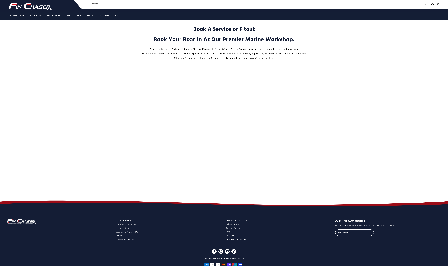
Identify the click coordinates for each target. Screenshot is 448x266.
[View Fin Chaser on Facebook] (214, 251)
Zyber (242, 258)
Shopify (228, 258)
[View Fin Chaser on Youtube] (227, 251)
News (119, 235)
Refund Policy (233, 228)
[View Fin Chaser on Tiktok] (233, 251)
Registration (123, 228)
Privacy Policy (233, 224)
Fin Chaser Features (127, 224)
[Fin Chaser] (30, 7)
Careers (230, 235)
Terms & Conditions (236, 220)
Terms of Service (125, 239)
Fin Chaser (209, 258)
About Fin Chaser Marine (129, 232)
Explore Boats (123, 220)
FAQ (228, 232)
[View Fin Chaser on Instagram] (220, 251)
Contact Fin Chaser (236, 239)
